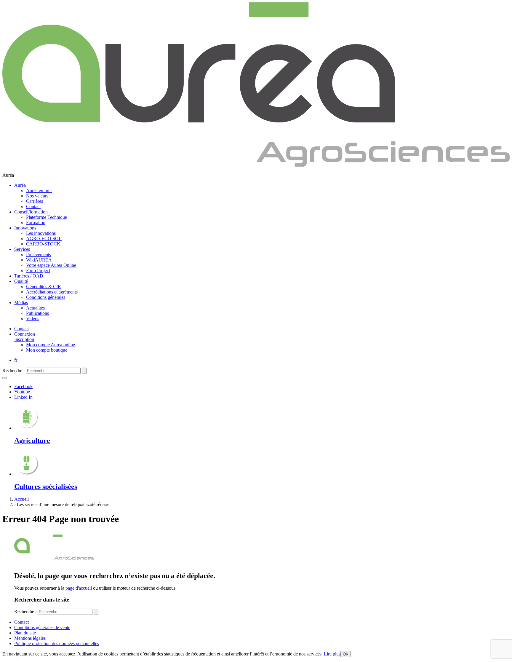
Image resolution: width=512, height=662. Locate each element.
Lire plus (332, 653)
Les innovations (41, 233)
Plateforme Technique (46, 217)
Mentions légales (30, 638)
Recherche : (13, 370)
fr (15, 360)
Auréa (20, 185)
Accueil (21, 499)
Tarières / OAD (28, 275)
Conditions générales (45, 297)
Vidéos (32, 318)
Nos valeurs (37, 195)
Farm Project (38, 270)
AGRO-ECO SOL (44, 238)
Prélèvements (38, 254)
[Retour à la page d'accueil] (256, 165)
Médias (21, 302)
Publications (37, 313)
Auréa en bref (39, 190)
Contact (33, 206)
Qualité (21, 281)
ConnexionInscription (24, 336)
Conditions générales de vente (42, 627)
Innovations (25, 227)
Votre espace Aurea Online (51, 265)
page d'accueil (78, 588)
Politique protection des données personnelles (56, 643)
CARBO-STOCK (43, 243)
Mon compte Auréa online (50, 344)
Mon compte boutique (46, 349)
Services (22, 249)
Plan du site (25, 632)
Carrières (34, 201)
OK (345, 654)
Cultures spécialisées (45, 486)
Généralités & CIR (43, 286)
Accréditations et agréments (52, 291)
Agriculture (32, 440)
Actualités (35, 307)
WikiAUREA (39, 259)
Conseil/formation (31, 211)
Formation (35, 222)
